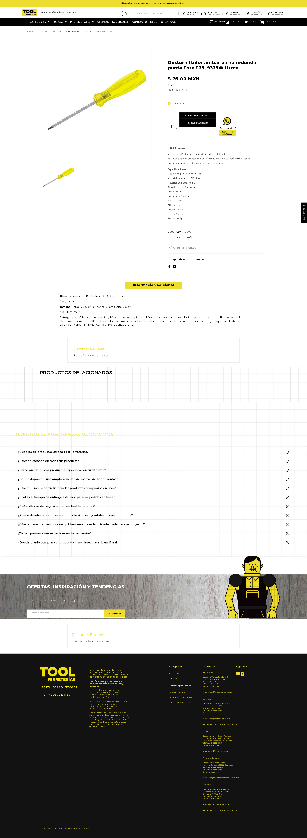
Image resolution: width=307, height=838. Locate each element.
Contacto (173, 678)
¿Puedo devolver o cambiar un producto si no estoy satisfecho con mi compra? (75, 515)
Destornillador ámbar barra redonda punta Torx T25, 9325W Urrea (78, 31)
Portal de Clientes (56, 695)
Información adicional (153, 285)
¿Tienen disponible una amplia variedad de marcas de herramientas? (68, 479)
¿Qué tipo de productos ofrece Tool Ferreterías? (53, 452)
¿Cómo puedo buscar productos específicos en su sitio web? (62, 470)
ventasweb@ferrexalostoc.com (216, 751)
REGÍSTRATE (114, 613)
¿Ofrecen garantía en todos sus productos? (49, 461)
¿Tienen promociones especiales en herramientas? (55, 533)
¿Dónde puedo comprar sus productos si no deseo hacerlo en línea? (67, 542)
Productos (174, 673)
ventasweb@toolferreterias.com (217, 718)
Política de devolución (180, 702)
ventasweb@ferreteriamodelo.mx (217, 692)
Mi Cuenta (236, 22)
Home (30, 31)
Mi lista (253, 22)
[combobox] (150, 13)
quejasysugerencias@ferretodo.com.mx (218, 724)
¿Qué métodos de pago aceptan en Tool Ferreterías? (56, 506)
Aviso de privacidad (178, 692)
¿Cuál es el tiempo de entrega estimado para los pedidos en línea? (66, 497)
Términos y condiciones (180, 697)
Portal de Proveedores (59, 687)
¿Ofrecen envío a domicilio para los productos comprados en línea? (67, 488)
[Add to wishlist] (170, 247)
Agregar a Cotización (197, 122)
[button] (39, 22)
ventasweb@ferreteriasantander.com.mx (218, 778)
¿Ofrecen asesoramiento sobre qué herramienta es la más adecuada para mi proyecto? (81, 524)
